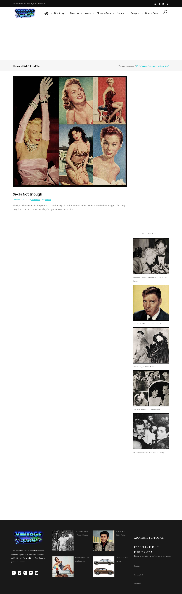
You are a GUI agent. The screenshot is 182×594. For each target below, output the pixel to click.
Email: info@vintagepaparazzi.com (152, 555)
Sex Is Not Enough (27, 194)
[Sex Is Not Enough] (70, 131)
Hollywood (35, 199)
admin (48, 199)
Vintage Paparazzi (126, 66)
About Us (137, 584)
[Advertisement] (91, 39)
